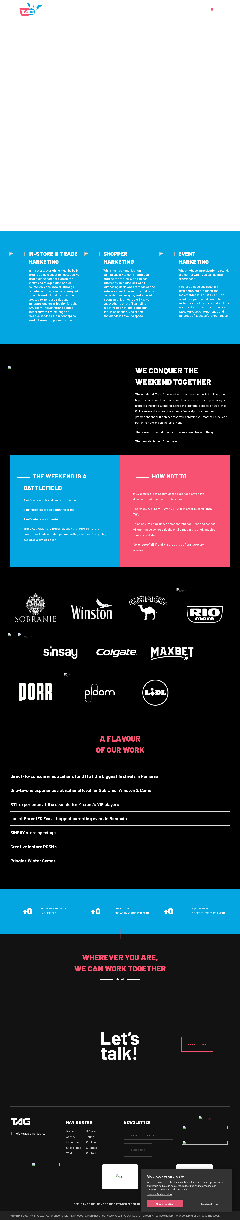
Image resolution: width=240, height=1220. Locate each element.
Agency (70, 1136)
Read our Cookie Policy (159, 1194)
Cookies (91, 1142)
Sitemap (91, 1147)
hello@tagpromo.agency (30, 1133)
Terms (90, 1136)
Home (70, 1131)
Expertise (72, 1142)
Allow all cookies (164, 1204)
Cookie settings (209, 1204)
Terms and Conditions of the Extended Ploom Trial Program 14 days (120, 1204)
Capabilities (73, 1147)
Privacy (91, 1131)
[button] (197, 1044)
